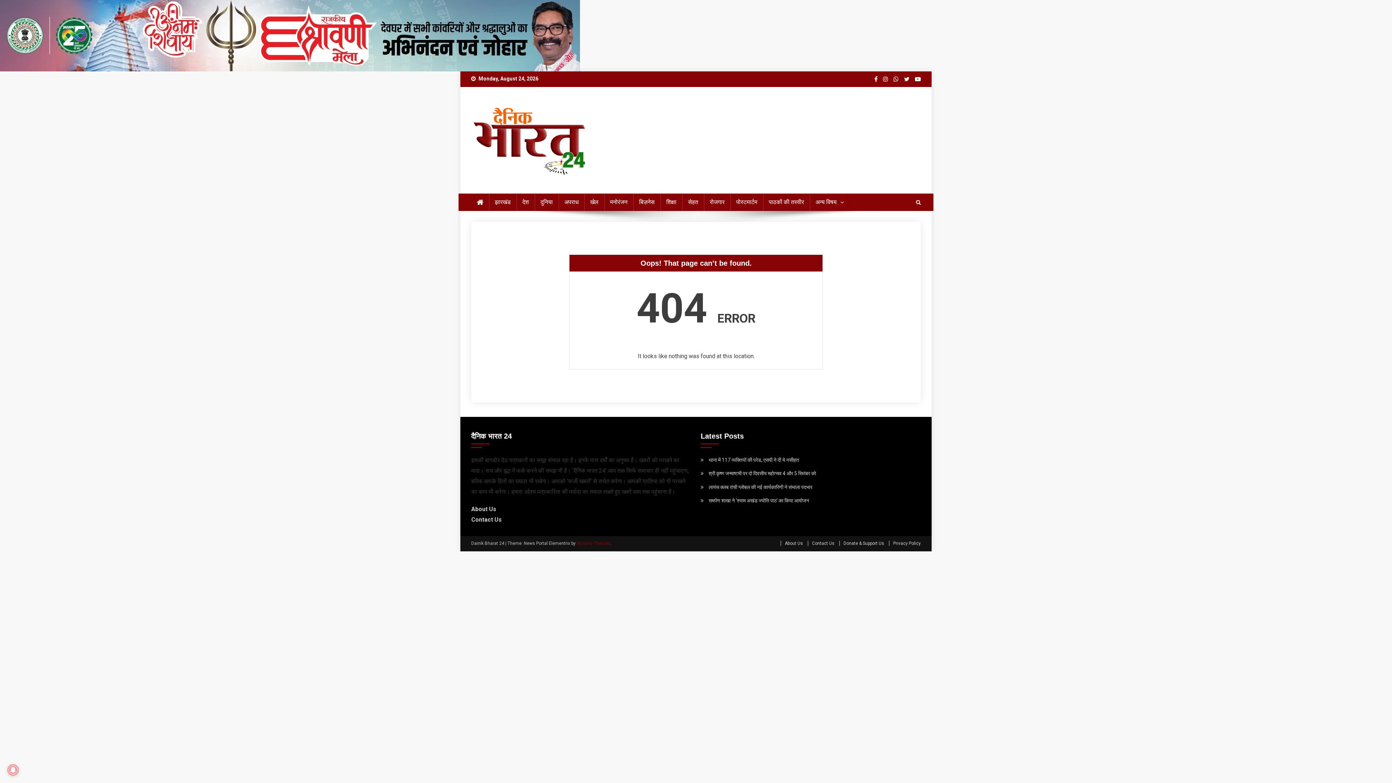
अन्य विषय (826, 202)
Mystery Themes (593, 543)
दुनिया (546, 202)
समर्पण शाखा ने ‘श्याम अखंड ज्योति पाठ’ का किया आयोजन (759, 501)
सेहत (693, 202)
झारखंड (503, 202)
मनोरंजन (618, 202)
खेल (594, 202)
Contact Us (486, 519)
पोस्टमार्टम (746, 202)
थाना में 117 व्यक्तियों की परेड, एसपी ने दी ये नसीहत (754, 460)
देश (525, 202)
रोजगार (717, 202)
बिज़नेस (647, 202)
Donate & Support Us (864, 543)
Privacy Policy (907, 543)
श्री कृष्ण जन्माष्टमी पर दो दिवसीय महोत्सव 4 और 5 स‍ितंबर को (762, 473)
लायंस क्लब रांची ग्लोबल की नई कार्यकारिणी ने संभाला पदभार (760, 487)
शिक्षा (671, 202)
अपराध (571, 202)
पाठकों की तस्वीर (786, 202)
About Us (483, 509)
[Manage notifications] (13, 770)
